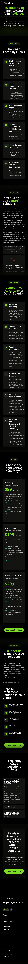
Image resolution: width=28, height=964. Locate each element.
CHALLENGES (14, 44)
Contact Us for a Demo (14, 630)
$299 (10, 584)
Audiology (17, 13)
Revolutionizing (14, 8)
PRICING (14, 460)
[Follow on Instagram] (11, 909)
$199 (10, 534)
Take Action (13, 651)
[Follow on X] (4, 909)
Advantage (14, 282)
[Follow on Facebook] (7, 909)
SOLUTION (15, 192)
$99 (9, 489)
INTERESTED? (14, 645)
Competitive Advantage (13, 289)
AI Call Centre (12, 199)
